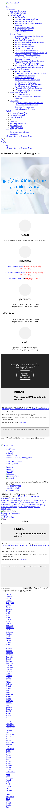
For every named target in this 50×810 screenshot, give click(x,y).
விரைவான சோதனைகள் (24, 107)
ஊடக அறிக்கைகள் (17, 115)
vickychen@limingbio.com (15, 272)
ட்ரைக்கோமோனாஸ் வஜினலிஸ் (26, 51)
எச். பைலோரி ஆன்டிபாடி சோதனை (28, 90)
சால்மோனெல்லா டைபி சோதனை (27, 80)
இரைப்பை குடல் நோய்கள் (20, 69)
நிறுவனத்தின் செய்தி (18, 113)
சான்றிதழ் (14, 134)
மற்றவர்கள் (14, 101)
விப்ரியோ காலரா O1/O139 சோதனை (29, 84)
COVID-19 (10, 451)
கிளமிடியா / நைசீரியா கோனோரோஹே (29, 42)
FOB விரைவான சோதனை (25, 109)
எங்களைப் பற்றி (11, 130)
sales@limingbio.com (15, 266)
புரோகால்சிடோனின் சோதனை (26, 105)
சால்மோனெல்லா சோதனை (25, 82)
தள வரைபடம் (17, 498)
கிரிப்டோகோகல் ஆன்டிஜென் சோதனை (30, 61)
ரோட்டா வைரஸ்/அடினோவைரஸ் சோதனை (31, 73)
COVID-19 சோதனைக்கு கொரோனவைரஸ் (17, 502)
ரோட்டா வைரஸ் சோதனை (24, 78)
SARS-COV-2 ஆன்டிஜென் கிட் (26, 19)
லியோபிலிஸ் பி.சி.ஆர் (18, 13)
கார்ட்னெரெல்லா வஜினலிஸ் (25, 40)
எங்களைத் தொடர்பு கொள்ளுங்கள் (19, 136)
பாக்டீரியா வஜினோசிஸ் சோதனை (27, 55)
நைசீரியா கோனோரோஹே (25, 46)
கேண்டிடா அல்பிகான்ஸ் (24, 48)
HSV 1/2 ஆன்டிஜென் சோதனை (27, 63)
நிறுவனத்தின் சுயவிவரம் (19, 132)
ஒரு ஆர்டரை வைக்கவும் (24, 30)
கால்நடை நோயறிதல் (18, 11)
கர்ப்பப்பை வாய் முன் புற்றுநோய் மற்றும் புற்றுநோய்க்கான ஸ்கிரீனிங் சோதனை (29, 66)
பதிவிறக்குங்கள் (16, 128)
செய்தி (8, 111)
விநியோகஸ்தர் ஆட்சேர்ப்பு (24, 28)
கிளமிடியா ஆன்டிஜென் (23, 44)
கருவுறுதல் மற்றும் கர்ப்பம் (19, 92)
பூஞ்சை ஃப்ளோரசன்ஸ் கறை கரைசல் (29, 103)
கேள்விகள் (14, 121)
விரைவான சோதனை (23, 59)
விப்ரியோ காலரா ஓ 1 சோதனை (26, 86)
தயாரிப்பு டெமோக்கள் (18, 124)
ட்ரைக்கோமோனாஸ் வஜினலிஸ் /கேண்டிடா (31, 53)
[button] (25, 375)
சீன (3, 140)
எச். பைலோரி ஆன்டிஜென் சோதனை (29, 88)
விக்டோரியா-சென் (8, 517)
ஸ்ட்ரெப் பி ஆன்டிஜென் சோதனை (27, 57)
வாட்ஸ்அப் (4, 515)
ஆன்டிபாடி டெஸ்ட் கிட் (40, 500)
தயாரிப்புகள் (10, 9)
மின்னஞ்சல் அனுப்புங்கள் (10, 513)
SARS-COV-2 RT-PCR (24, 21)
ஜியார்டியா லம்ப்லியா (22, 71)
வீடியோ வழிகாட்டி (21, 32)
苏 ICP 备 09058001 (26, 496)
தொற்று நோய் (15, 34)
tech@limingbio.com (16, 278)
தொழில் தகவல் (16, 117)
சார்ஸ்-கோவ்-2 (15, 15)
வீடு (7, 7)
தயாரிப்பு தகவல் (16, 126)
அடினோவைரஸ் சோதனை (25, 76)
